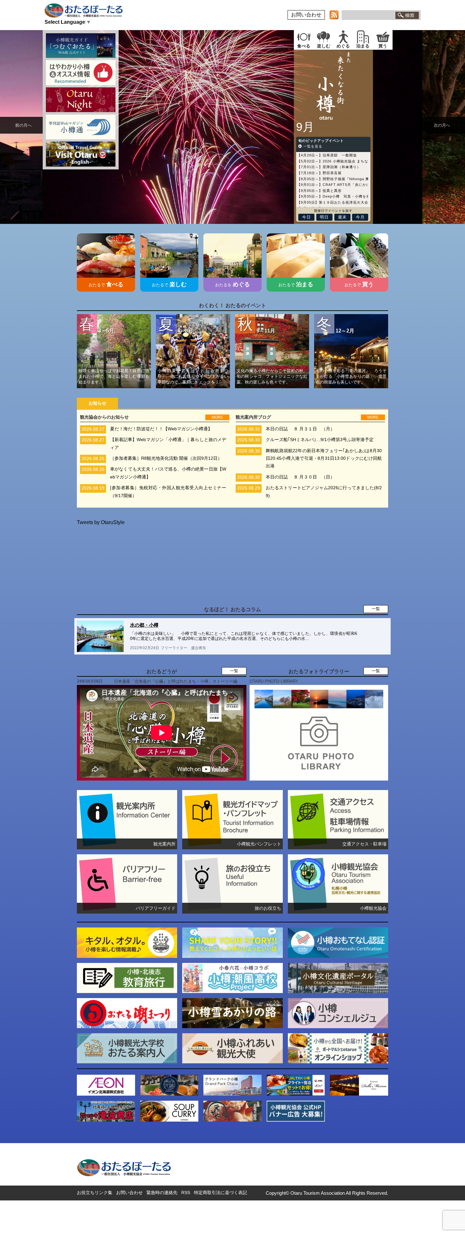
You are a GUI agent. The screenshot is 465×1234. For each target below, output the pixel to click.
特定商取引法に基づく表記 (220, 1192)
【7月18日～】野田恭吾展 (319, 173)
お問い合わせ (306, 14)
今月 (360, 217)
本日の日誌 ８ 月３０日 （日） (300, 477)
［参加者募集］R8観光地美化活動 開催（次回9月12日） (166, 458)
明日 (324, 217)
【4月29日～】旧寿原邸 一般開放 (327, 155)
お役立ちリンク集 (94, 1192)
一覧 (376, 608)
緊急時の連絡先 (161, 1192)
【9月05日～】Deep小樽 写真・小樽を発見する (339, 197)
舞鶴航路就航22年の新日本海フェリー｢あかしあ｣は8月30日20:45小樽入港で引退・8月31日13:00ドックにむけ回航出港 (324, 458)
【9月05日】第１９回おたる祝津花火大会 (332, 202)
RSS (185, 1192)
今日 (306, 217)
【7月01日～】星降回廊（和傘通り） (329, 167)
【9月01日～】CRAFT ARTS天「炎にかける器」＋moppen (348, 185)
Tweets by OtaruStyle (101, 522)
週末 (342, 217)
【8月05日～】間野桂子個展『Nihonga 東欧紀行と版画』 (346, 179)
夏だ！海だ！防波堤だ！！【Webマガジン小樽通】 (161, 429)
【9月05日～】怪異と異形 (319, 191)
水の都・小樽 (144, 625)
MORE (217, 417)
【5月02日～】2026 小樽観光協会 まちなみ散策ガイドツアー (349, 161)
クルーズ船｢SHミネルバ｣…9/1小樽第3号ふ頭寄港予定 (320, 439)
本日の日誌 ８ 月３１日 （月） (300, 429)
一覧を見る (312, 146)
